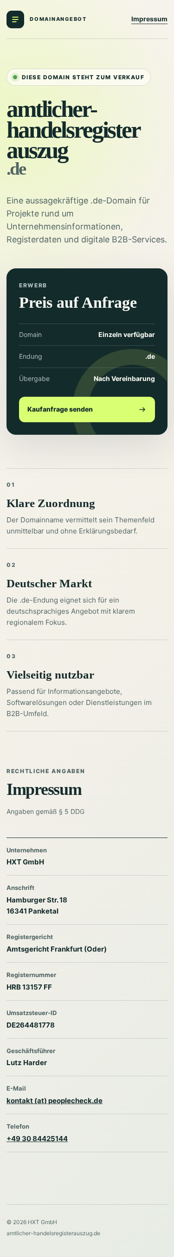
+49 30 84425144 (37, 1138)
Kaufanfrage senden (60, 409)
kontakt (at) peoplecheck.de (54, 1100)
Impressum (149, 19)
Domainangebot (58, 19)
